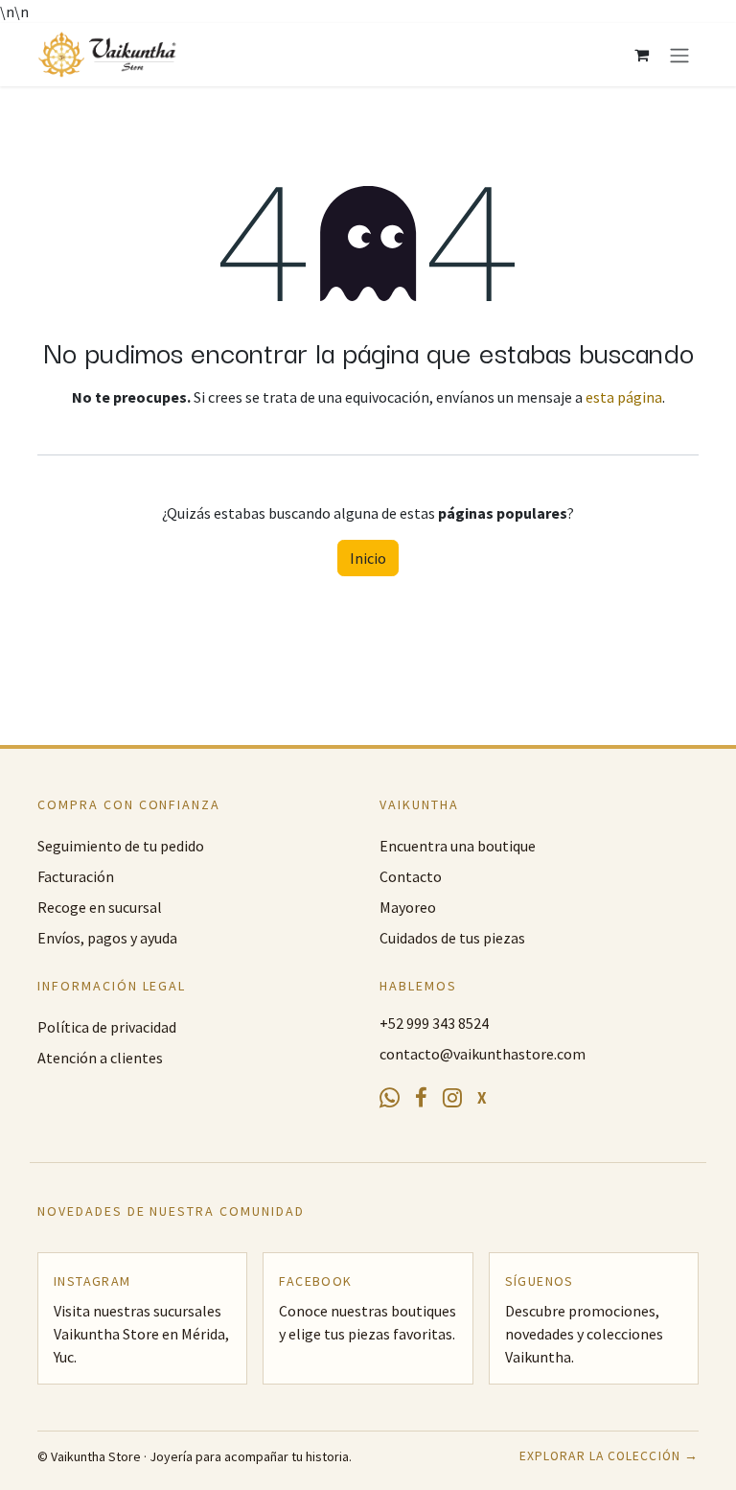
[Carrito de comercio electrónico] (641, 54)
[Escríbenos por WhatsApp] (390, 1098)
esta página (624, 397)
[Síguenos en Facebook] (421, 1099)
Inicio (368, 558)
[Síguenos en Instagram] (452, 1098)
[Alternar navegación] (679, 55)
